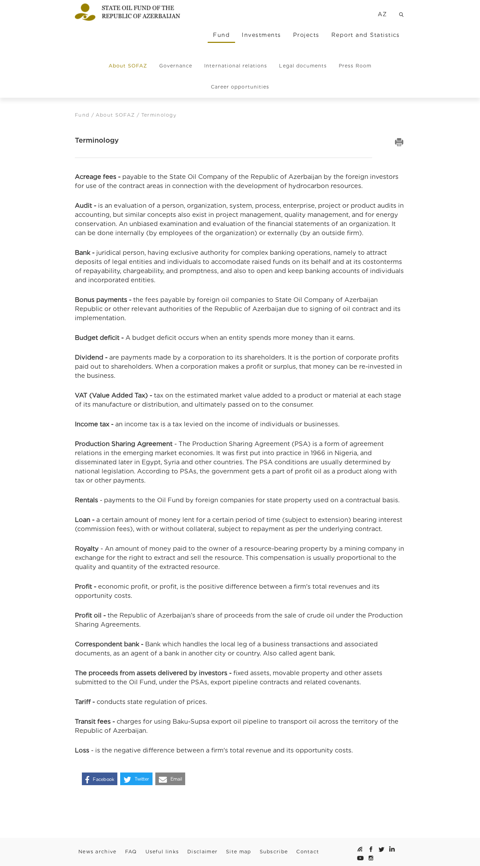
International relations (235, 66)
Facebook (103, 779)
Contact (307, 851)
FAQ (131, 851)
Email (176, 779)
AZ (382, 14)
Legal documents (303, 66)
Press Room (355, 66)
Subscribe (274, 851)
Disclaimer (202, 851)
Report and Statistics (365, 35)
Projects (306, 35)
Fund (221, 35)
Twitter (142, 779)
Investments (261, 35)
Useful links (162, 851)
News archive (97, 851)
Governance (176, 66)
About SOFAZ (128, 66)
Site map (238, 851)
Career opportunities (240, 87)
